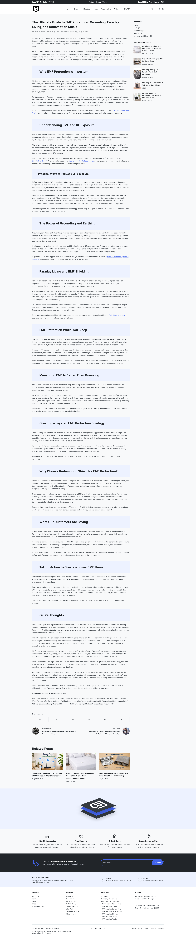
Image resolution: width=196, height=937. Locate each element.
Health (85, 32)
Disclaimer (70, 899)
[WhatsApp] (105, 719)
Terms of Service (72, 911)
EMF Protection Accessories (111, 904)
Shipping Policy (72, 906)
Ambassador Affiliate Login (144, 899)
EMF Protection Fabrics (109, 919)
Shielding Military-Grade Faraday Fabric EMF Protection (151, 72)
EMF (135, 28)
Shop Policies (71, 914)
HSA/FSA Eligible (38, 906)
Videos (116, 9)
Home (68, 9)
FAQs (34, 901)
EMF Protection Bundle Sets (111, 909)
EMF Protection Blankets (109, 906)
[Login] (159, 9)
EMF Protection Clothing (109, 914)
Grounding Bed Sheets (109, 899)
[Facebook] (40, 719)
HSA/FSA (126, 9)
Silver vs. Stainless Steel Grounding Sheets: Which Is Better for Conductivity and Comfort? (80, 775)
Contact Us (70, 896)
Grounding (78, 32)
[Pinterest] (73, 719)
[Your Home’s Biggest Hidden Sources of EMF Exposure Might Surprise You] (47, 761)
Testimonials (106, 9)
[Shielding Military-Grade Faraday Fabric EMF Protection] (137, 73)
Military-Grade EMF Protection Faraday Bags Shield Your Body (151, 95)
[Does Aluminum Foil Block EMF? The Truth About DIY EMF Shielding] (114, 761)
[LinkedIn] (89, 719)
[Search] (152, 9)
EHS (135, 25)
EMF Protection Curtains (109, 916)
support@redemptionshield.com (153, 880)
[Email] (121, 719)
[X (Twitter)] (56, 719)
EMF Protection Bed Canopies (111, 911)
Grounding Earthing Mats (110, 901)
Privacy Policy (71, 901)
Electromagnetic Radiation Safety (81, 161)
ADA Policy (70, 909)
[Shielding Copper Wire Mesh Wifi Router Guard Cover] (137, 85)
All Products (105, 896)
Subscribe (157, 863)
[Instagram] (95, 928)
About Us (86, 9)
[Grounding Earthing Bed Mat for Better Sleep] (137, 61)
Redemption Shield (67, 32)
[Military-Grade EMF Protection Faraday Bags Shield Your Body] (137, 97)
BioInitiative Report (39, 161)
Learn (96, 9)
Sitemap (161, 928)
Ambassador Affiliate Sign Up (145, 896)
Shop (76, 9)
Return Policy (71, 904)
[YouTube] (100, 928)
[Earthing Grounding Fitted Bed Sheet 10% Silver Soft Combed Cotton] (137, 49)
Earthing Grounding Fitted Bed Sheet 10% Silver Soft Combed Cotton (152, 48)
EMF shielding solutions (115, 315)
